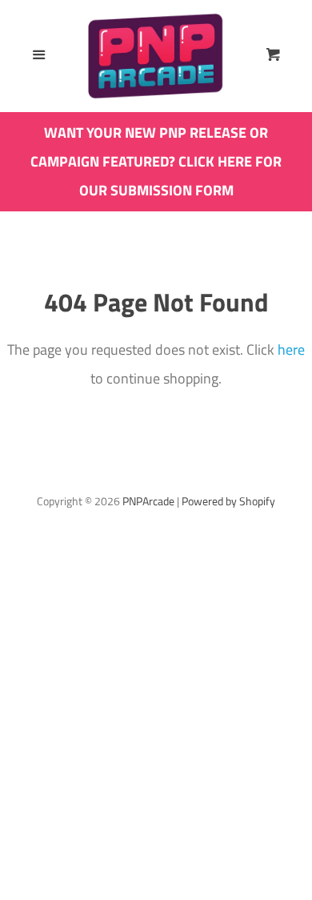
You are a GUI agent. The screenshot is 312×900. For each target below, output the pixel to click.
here (291, 349)
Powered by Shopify (228, 501)
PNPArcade (148, 501)
